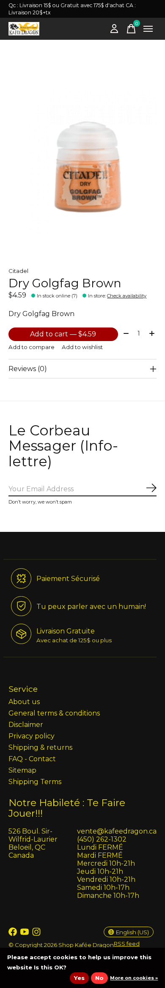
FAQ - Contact (32, 759)
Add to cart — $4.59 (63, 334)
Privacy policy (31, 736)
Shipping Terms (34, 782)
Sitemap (22, 770)
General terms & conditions (54, 713)
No (99, 977)
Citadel (18, 270)
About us (24, 702)
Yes (79, 977)
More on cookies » (134, 978)
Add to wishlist (82, 347)
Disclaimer (25, 725)
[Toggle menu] (148, 28)
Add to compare (31, 347)
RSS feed (127, 943)
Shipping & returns (40, 747)
